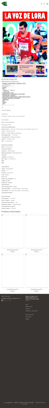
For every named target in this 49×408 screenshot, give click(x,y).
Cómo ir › (27, 300)
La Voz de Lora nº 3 (36, 250)
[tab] (24, 120)
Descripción (5, 120)
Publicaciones (28, 306)
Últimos (27, 319)
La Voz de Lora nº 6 (12, 250)
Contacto (27, 308)
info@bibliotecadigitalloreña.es (13, 298)
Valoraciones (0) (6, 125)
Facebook (9, 116)
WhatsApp (4, 116)
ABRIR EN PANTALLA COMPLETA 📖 (10, 81)
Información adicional (8, 122)
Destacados (28, 317)
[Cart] (44, 3)
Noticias (9, 110)
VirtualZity (31, 402)
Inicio (26, 304)
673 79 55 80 (7, 296)
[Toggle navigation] (47, 4)
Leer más (3, 251)
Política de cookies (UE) (31, 311)
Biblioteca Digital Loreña (20, 402)
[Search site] (41, 4)
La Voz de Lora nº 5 (12, 289)
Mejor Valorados (29, 314)
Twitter (14, 116)
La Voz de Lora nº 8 (36, 289)
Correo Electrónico (20, 116)
